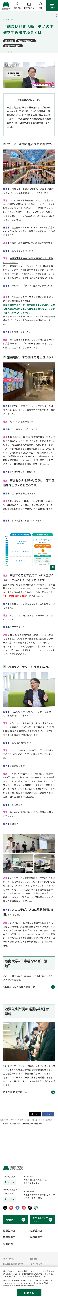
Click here (48, 1283)
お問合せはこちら (32, 1182)
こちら (28, 1276)
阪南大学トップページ (8, 1119)
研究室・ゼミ (37, 1119)
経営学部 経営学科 (26, 40)
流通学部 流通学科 (13, 45)
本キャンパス (9, 1176)
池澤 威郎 (9, 40)
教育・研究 (24, 1119)
